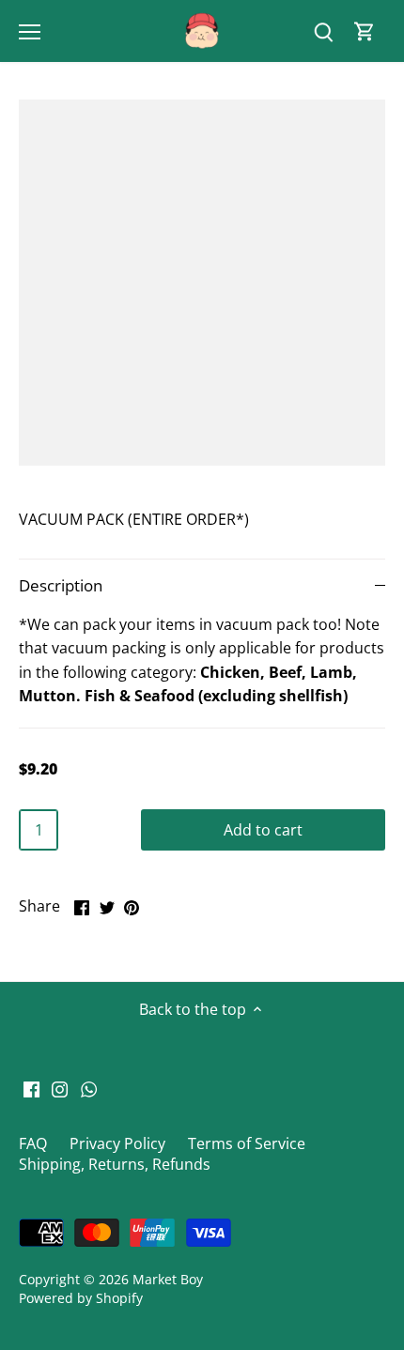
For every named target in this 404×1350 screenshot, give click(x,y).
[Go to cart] (364, 31)
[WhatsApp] (89, 1088)
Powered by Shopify (81, 1298)
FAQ (33, 1143)
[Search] (323, 31)
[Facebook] (31, 1088)
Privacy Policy (117, 1143)
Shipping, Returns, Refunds (114, 1164)
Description (60, 585)
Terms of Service (246, 1143)
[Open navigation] (29, 31)
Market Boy (167, 1279)
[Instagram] (60, 1088)
